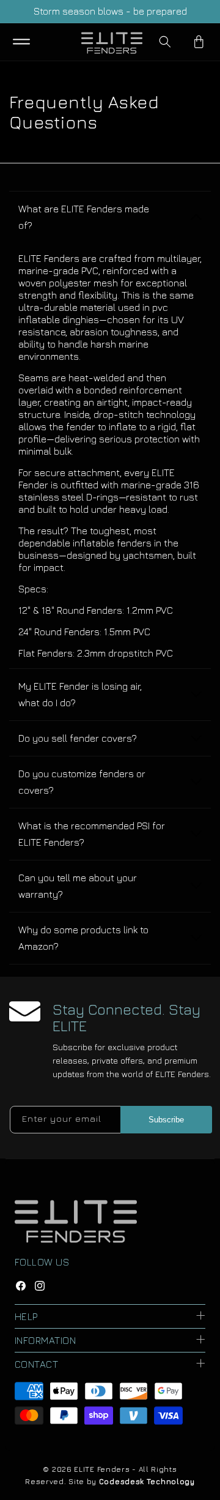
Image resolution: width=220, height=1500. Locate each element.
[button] (21, 41)
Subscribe (166, 1119)
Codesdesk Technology (147, 1481)
